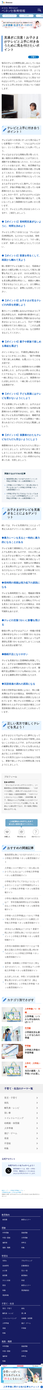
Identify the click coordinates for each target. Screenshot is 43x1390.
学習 (22, 1280)
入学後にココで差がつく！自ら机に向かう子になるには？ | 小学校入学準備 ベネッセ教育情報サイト (22, 487)
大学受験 (24, 1238)
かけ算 (5, 1270)
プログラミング (26, 1261)
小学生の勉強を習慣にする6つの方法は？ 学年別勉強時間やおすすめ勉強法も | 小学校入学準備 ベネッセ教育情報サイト (22, 904)
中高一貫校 (6, 1238)
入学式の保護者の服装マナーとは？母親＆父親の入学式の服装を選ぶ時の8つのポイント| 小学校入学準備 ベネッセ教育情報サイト (22, 951)
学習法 (5, 1256)
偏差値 (5, 1242)
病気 (6, 1103)
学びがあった (21, 836)
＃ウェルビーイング (9, 15)
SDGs (5, 1261)
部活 (4, 1285)
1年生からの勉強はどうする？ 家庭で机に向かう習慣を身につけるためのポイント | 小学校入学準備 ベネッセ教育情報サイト (22, 934)
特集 (6, 1148)
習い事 (7, 1113)
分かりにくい (36, 836)
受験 (4, 1228)
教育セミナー (26, 1220)
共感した (7, 836)
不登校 (7, 1143)
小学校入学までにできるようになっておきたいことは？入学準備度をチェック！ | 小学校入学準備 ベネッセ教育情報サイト (22, 496)
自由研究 (6, 1266)
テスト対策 (6, 1280)
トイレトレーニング (14, 1118)
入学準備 (8, 1128)
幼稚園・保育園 (11, 1123)
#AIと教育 (26, 15)
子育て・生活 (8, 1303)
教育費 (5, 1220)
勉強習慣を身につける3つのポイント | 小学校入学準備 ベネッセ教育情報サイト (21, 480)
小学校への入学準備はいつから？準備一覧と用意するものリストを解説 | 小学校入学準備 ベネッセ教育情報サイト (22, 919)
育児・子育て (10, 1098)
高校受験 (24, 1233)
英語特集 (6, 1295)
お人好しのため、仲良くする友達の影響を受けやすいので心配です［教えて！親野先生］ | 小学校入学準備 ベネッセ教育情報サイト (22, 982)
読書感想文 (25, 1266)
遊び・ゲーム (10, 1133)
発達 (6, 1138)
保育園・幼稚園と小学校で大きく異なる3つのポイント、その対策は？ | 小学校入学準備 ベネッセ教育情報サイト (22, 967)
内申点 (23, 1242)
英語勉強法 (25, 1290)
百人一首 (24, 1270)
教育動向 (6, 1215)
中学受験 (6, 1233)
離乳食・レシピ (11, 1108)
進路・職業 (6, 1247)
